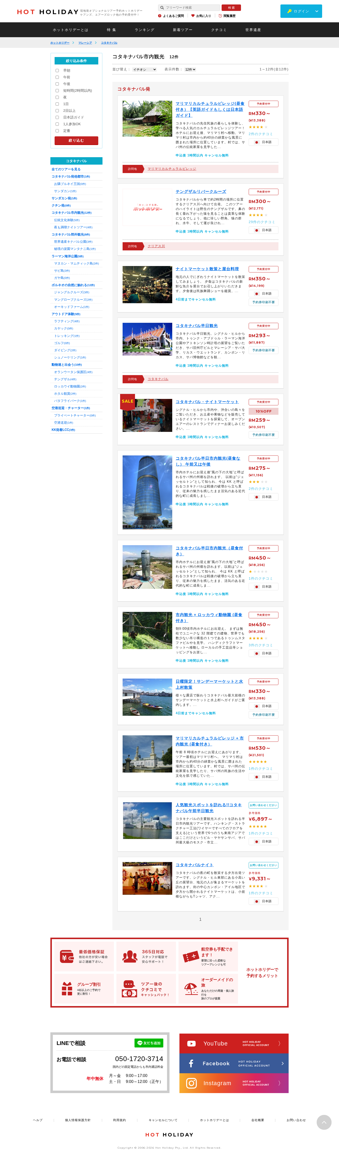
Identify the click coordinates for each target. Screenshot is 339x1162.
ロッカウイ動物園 (70, 386)
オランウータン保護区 (73, 372)
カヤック (63, 328)
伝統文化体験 (67, 220)
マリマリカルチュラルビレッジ (172, 169)
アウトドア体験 (66, 314)
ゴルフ (62, 343)
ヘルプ (38, 1120)
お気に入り (203, 16)
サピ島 (62, 270)
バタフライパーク (70, 401)
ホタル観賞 (65, 393)
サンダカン (65, 191)
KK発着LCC (63, 430)
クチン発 (61, 205)
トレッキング (67, 336)
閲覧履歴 (230, 16)
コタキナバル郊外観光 (71, 234)
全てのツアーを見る (66, 169)
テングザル (65, 379)
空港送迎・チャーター (71, 408)
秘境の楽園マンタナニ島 (75, 249)
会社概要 (257, 1120)
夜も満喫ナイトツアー (73, 227)
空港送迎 (63, 422)
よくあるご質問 (173, 16)
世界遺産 (253, 30)
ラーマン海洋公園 (68, 256)
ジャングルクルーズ (71, 292)
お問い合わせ (296, 1120)
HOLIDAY (48, 12)
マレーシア (85, 42)
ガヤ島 (62, 278)
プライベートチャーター (75, 415)
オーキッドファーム (71, 307)
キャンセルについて (163, 1120)
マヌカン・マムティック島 (76, 263)
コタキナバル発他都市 (71, 176)
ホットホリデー (59, 42)
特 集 (111, 30)
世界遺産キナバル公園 (73, 241)
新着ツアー (183, 30)
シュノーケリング (70, 357)
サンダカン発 (64, 198)
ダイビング (65, 350)
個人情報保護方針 (78, 1120)
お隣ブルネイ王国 (70, 184)
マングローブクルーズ (73, 299)
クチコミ (219, 30)
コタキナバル (109, 42)
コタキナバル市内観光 (72, 212)
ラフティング (67, 321)
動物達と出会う (67, 364)
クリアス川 (156, 246)
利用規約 (119, 1120)
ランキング (145, 30)
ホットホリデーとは (71, 30)
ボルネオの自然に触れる (73, 285)
